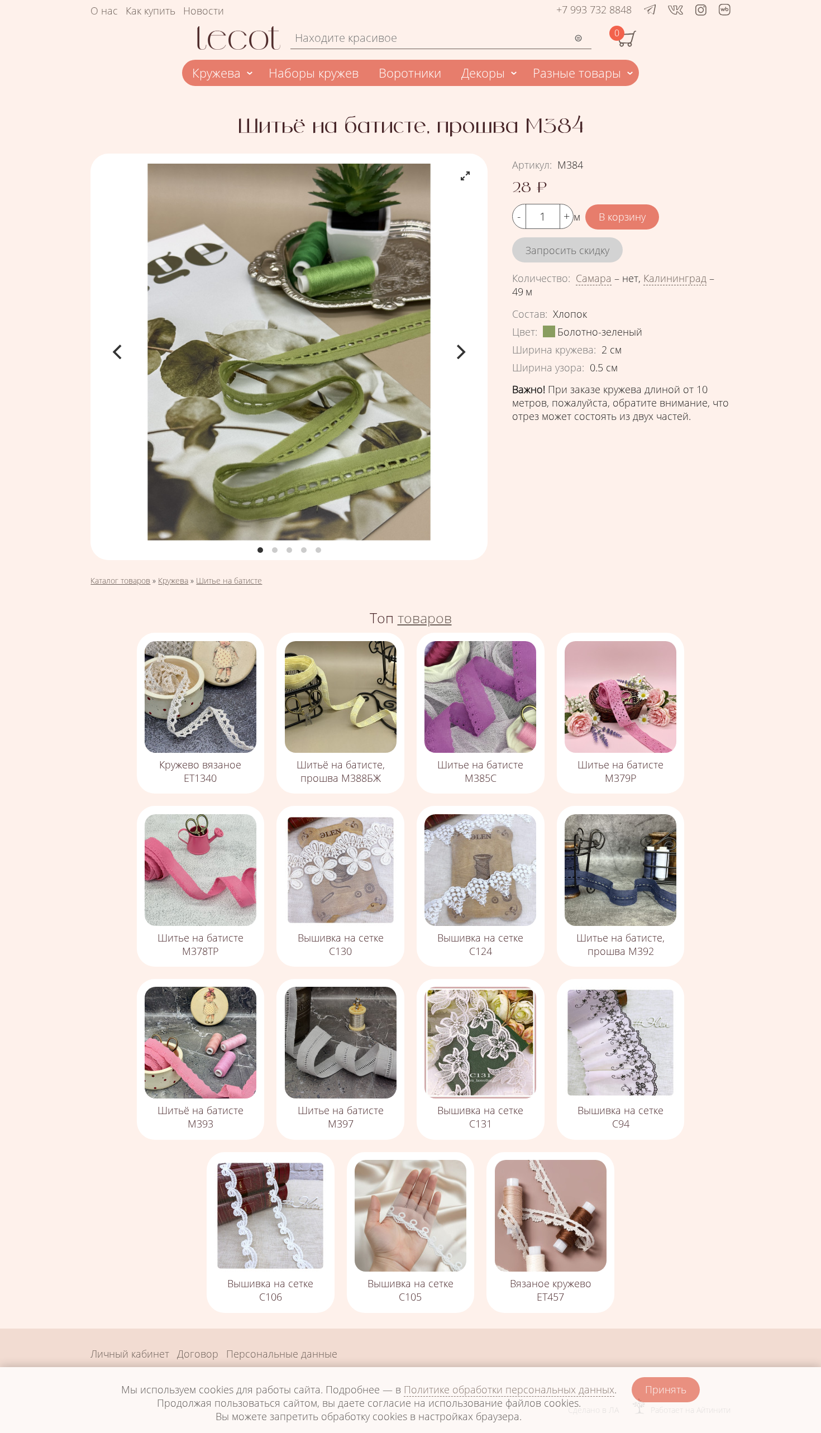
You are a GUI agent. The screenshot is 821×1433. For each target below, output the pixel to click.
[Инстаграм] (701, 9)
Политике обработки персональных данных (509, 1389)
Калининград (675, 278)
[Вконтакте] (675, 9)
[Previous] (118, 352)
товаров (425, 617)
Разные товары (577, 73)
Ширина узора (548, 367)
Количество (541, 278)
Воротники (410, 73)
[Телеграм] (650, 9)
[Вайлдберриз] (725, 11)
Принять (665, 1389)
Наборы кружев (314, 73)
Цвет (524, 331)
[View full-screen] (465, 176)
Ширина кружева (554, 349)
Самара (594, 278)
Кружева (216, 73)
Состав (529, 314)
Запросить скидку (567, 250)
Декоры (483, 73)
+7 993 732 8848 (594, 9)
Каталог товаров (120, 580)
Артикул (532, 164)
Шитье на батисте (229, 580)
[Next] (459, 352)
